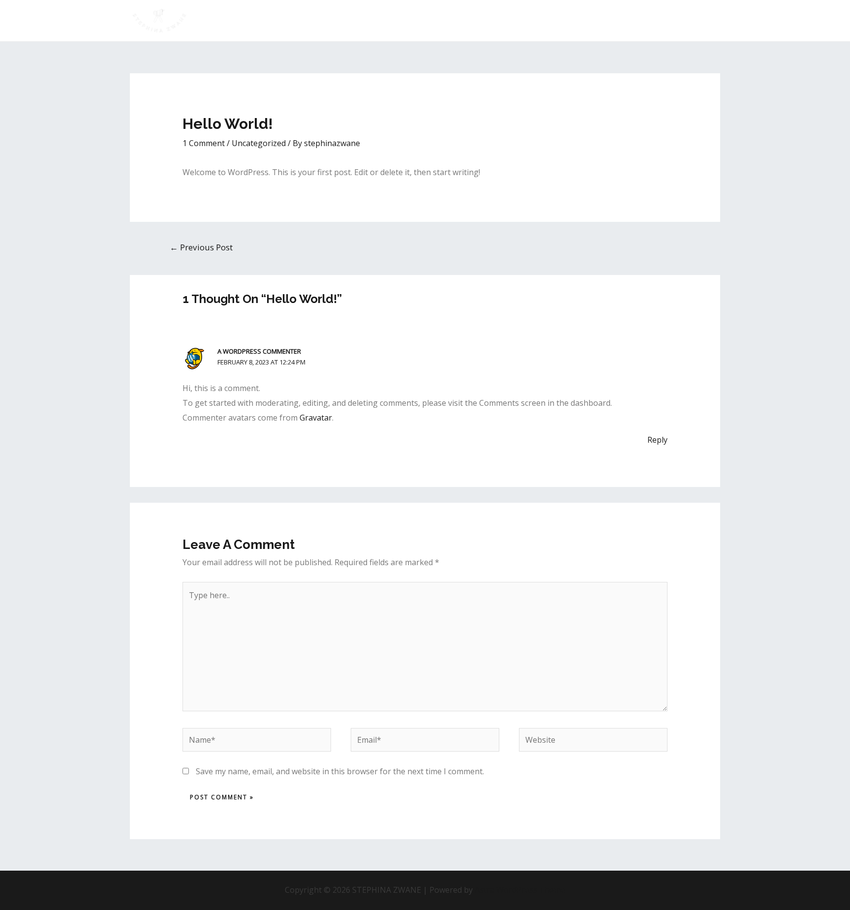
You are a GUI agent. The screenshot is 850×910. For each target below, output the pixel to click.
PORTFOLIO (486, 20)
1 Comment (203, 143)
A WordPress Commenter (259, 351)
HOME (401, 20)
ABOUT (439, 20)
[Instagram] (701, 21)
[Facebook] (715, 21)
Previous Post (201, 247)
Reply (657, 439)
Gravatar (316, 417)
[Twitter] (686, 21)
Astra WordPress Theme (520, 889)
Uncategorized (259, 143)
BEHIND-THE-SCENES (558, 20)
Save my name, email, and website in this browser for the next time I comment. (340, 771)
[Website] (593, 741)
